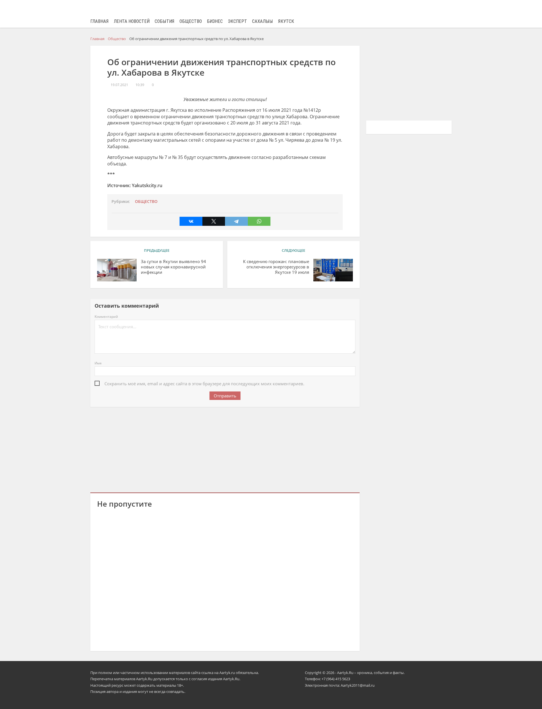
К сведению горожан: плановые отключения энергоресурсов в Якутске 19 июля (276, 267)
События (164, 21)
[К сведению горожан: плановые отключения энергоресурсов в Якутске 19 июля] (333, 270)
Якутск (286, 21)
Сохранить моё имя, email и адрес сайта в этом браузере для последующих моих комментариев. (204, 383)
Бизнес (215, 21)
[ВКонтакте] (191, 221)
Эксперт (237, 21)
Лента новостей (132, 21)
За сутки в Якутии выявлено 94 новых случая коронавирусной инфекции (173, 267)
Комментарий (106, 316)
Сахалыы (262, 21)
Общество (191, 21)
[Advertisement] (225, 448)
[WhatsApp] (259, 221)
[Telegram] (236, 221)
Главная (99, 21)
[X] (213, 221)
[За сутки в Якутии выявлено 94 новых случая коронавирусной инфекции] (117, 270)
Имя (98, 363)
